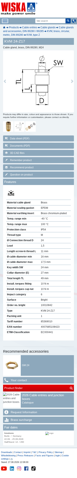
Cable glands (47, 27)
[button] (5, 81)
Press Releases (25, 455)
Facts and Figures (44, 455)
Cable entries (29, 27)
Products (14, 27)
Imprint (27, 452)
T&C (34, 452)
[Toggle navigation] (5, 21)
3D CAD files (17, 153)
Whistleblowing (8, 455)
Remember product (21, 160)
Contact (18, 452)
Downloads (6, 452)
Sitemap (59, 452)
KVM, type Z (33, 34)
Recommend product (21, 167)
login (57, 455)
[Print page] (12, 459)
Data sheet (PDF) (19, 138)
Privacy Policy (46, 452)
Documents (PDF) (20, 145)
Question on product (21, 174)
